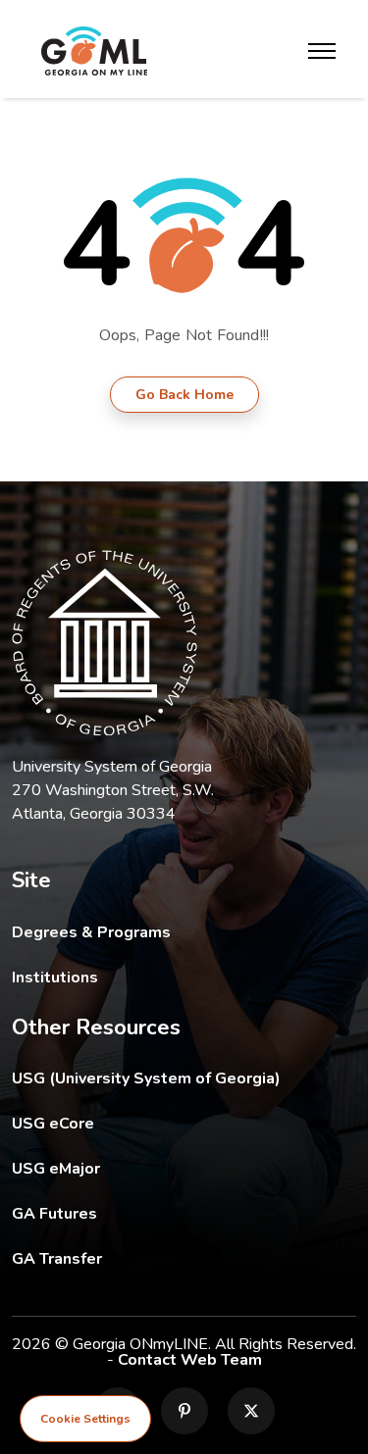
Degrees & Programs (91, 932)
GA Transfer (184, 1258)
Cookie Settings (85, 1419)
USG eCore (167, 1123)
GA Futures (184, 1213)
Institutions (55, 977)
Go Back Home (184, 394)
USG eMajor (170, 1168)
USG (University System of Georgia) (161, 1078)
